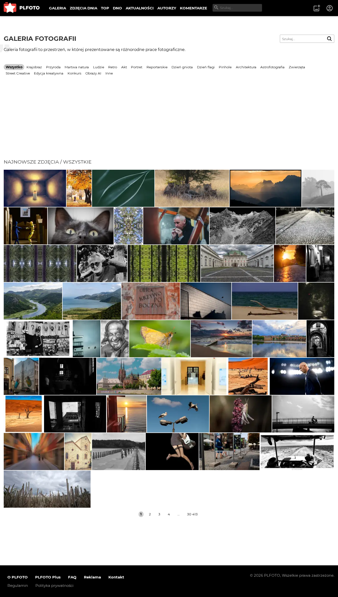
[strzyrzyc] (78, 451)
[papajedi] (38, 338)
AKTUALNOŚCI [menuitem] (140, 8)
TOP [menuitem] (105, 8)
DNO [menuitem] (117, 8)
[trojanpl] (229, 451)
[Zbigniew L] (237, 263)
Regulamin (17, 585)
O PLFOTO (17, 577)
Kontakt (116, 577)
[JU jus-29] (115, 338)
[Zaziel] (172, 451)
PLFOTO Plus (48, 577)
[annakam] (318, 188)
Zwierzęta (297, 67)
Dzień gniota (182, 67)
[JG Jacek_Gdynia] (279, 338)
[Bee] (75, 413)
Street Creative (18, 73)
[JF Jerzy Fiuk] (305, 225)
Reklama (92, 577)
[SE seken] (242, 225)
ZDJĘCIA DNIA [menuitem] (83, 8)
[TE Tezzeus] (128, 225)
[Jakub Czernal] (81, 225)
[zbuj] (265, 188)
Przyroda (53, 67)
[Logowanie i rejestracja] (330, 8)
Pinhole (225, 67)
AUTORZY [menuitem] (166, 8)
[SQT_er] (25, 225)
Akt (124, 67)
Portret (136, 67)
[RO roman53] (159, 338)
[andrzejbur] (34, 451)
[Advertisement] (169, 121)
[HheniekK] (35, 188)
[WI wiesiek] (194, 376)
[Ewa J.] (265, 301)
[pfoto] (221, 338)
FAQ (72, 577)
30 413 (192, 514)
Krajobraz (34, 67)
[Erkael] (316, 301)
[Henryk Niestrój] (241, 413)
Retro (112, 67)
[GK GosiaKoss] (123, 188)
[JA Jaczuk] (118, 451)
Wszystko (14, 67)
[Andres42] (102, 263)
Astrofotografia (272, 67)
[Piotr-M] (205, 301)
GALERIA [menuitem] (57, 8)
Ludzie (98, 67)
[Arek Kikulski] (178, 413)
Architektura (246, 67)
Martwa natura (77, 67)
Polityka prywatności (54, 585)
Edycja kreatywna (48, 73)
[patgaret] (47, 489)
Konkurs (74, 73)
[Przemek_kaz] (192, 188)
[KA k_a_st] (129, 376)
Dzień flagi (206, 67)
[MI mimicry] (86, 338)
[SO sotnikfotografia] (79, 188)
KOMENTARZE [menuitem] (193, 8)
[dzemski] (176, 225)
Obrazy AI (93, 73)
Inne (109, 73)
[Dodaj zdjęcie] (316, 8)
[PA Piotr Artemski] (67, 376)
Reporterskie (157, 67)
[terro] (21, 376)
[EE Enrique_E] (33, 301)
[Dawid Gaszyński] (302, 376)
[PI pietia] (320, 263)
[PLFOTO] (21, 8)
